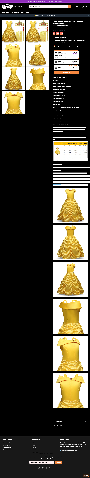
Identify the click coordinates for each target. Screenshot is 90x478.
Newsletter (35, 452)
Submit (59, 462)
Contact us (34, 449)
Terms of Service (8, 449)
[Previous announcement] (3, 1)
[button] (8, 12)
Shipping (55, 25)
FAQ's (33, 442)
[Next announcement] (86, 1)
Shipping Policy (7, 447)
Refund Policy (7, 442)
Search (34, 445)
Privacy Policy (7, 445)
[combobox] (50, 6)
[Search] (69, 6)
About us (34, 447)
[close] (88, 15)
